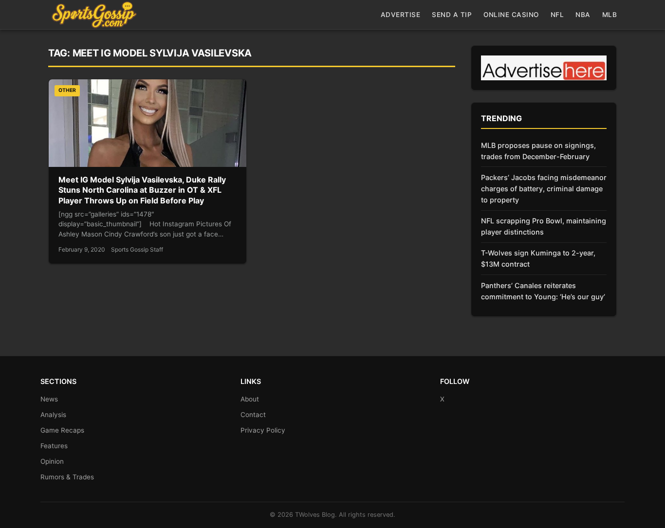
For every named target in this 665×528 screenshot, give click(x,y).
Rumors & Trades (67, 477)
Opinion (52, 461)
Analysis (53, 415)
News (49, 399)
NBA (583, 14)
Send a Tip (452, 14)
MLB (609, 14)
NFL (557, 14)
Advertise (401, 14)
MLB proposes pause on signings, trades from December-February (538, 151)
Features (54, 446)
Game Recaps (62, 430)
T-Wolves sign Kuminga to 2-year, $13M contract (538, 258)
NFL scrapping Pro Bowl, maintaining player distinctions (543, 226)
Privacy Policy (262, 430)
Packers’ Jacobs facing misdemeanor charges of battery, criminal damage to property (544, 188)
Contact (253, 415)
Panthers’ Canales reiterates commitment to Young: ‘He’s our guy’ (543, 291)
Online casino (511, 14)
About (249, 399)
